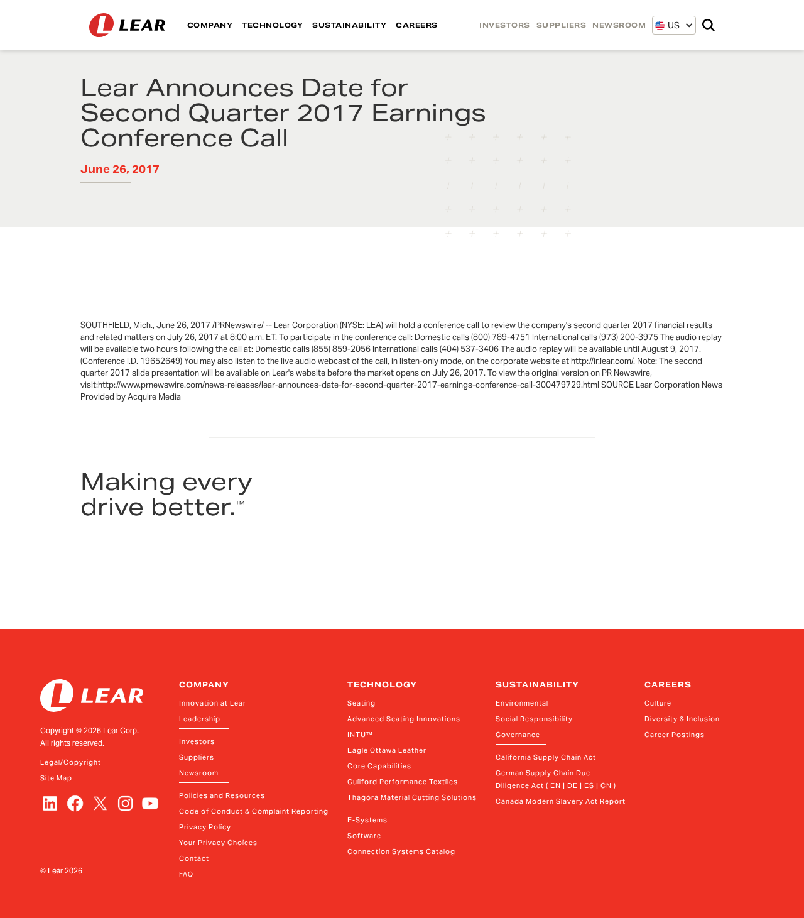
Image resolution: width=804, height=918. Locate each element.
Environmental (522, 703)
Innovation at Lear (212, 703)
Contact (194, 858)
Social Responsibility (534, 718)
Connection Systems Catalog (401, 851)
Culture (657, 703)
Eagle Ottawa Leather (386, 750)
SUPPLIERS (561, 25)
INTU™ (360, 734)
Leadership (199, 718)
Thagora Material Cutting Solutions (412, 797)
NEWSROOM (619, 25)
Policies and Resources (222, 795)
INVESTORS (504, 25)
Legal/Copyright (70, 762)
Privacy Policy (205, 826)
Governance (518, 734)
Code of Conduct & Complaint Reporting (254, 811)
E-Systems (367, 820)
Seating (361, 703)
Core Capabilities (379, 766)
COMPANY (210, 25)
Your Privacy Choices (218, 842)
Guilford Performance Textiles (402, 781)
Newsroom (199, 772)
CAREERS (417, 25)
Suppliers (196, 757)
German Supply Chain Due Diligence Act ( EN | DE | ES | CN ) (556, 779)
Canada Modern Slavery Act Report (561, 801)
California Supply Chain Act (546, 757)
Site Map (56, 777)
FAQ (186, 874)
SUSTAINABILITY (349, 25)
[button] (667, 25)
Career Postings (674, 734)
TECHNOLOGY (272, 25)
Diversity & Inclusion (682, 718)
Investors (197, 741)
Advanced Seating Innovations (403, 718)
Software (364, 835)
